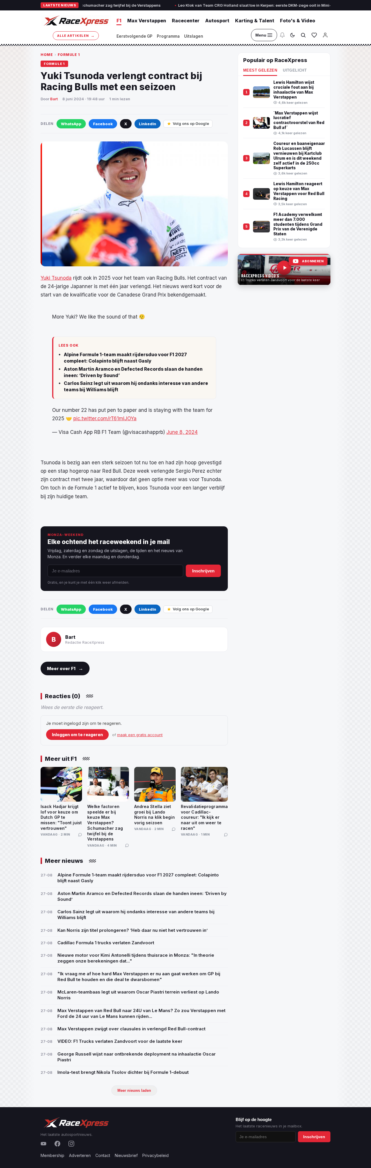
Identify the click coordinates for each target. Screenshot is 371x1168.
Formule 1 (69, 54)
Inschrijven (203, 570)
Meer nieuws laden (134, 1090)
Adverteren (80, 1155)
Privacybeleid (155, 1155)
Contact (102, 1155)
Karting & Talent (254, 20)
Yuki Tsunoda (56, 278)
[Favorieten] (314, 35)
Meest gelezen (260, 70)
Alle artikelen (75, 35)
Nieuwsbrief (126, 1155)
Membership (52, 1155)
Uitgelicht (295, 70)
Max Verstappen (146, 20)
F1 (119, 20)
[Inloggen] (325, 35)
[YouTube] (43, 1144)
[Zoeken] (303, 35)
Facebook (103, 123)
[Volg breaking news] (282, 35)
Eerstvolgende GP (134, 36)
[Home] (76, 20)
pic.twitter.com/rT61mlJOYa (105, 418)
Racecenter (185, 20)
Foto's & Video (297, 20)
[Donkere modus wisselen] (292, 35)
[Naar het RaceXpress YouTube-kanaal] (284, 269)
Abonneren (312, 261)
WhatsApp (71, 123)
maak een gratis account (140, 734)
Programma (168, 36)
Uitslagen (193, 36)
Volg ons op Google (191, 123)
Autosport (217, 20)
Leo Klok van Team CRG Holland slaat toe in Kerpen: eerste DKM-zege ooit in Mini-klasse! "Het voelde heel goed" (256, 5)
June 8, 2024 (182, 432)
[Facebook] (57, 1144)
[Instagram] (71, 1144)
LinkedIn (147, 123)
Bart (54, 99)
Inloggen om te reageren (77, 734)
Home (47, 54)
